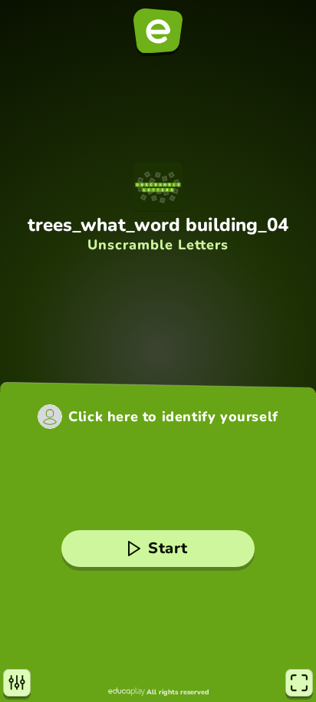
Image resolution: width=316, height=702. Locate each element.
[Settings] (17, 683)
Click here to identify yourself (173, 417)
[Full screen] (299, 683)
